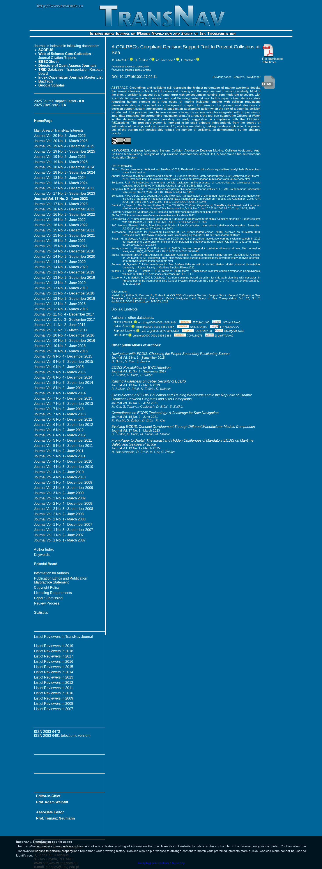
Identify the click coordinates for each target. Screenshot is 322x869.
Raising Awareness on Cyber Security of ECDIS (148, 381)
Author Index (44, 549)
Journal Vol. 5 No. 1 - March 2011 (59, 456)
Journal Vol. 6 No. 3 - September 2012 (63, 425)
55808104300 (199, 326)
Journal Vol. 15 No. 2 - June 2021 (60, 241)
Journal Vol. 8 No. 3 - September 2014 (63, 382)
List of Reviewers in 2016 (53, 661)
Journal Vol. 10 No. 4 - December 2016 (64, 335)
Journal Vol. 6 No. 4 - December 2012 (63, 419)
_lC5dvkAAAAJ (231, 322)
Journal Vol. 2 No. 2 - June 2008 (59, 514)
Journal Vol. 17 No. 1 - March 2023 (61, 204)
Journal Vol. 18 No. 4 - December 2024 (64, 167)
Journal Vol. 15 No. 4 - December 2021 (64, 230)
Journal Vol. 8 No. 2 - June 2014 (59, 388)
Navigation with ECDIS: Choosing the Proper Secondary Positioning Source (170, 354)
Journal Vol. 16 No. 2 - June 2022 (60, 220)
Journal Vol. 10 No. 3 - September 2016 (64, 340)
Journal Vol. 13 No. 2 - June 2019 (60, 283)
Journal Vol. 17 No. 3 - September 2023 (64, 193)
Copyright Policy (47, 587)
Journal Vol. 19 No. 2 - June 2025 (60, 157)
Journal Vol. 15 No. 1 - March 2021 (61, 246)
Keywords (42, 555)
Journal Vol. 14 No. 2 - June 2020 (60, 262)
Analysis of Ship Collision (161, 154)
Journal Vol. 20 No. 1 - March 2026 (61, 141)
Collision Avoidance (238, 150)
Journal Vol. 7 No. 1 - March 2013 (60, 414)
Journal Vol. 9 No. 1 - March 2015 (60, 372)
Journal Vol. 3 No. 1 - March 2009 (60, 498)
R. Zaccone (164, 60)
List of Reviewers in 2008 (53, 703)
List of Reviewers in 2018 (53, 651)
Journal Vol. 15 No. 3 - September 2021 (64, 235)
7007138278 (194, 335)
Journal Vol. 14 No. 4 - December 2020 (64, 251)
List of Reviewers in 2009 (53, 698)
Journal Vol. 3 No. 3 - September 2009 (63, 488)
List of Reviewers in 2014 (53, 672)
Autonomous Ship (229, 154)
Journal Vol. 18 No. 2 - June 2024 (60, 178)
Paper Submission (48, 598)
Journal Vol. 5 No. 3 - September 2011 (63, 446)
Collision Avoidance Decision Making (197, 150)
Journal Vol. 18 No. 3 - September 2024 (64, 172)
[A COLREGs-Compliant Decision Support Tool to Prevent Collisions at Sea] (268, 56)
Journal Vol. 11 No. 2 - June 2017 (59, 325)
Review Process (46, 603)
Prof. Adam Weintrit (52, 802)
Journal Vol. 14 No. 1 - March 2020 (61, 267)
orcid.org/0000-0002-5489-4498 (160, 331)
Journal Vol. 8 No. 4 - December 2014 (63, 377)
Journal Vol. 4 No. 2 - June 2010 (59, 472)
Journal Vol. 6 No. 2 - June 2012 (59, 430)
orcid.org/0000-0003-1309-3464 (157, 322)
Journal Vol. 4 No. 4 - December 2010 (63, 461)
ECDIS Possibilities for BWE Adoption (141, 367)
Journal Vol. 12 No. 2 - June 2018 (60, 304)
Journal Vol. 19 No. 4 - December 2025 (64, 146)
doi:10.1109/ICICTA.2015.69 (139, 244)
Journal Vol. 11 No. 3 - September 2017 (64, 319)
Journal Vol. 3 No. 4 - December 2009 (63, 482)
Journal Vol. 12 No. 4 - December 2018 (64, 293)
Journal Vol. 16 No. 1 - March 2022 (61, 225)
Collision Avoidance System (150, 150)
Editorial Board (45, 564)
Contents (239, 77)
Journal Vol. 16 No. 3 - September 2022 (64, 214)
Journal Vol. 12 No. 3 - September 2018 (64, 298)
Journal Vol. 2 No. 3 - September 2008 (63, 509)
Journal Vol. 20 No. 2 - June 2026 (60, 135)
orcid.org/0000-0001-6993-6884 (152, 335)
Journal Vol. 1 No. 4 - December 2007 (63, 524)
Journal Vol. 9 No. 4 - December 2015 (63, 356)
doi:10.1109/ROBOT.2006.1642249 (185, 201)
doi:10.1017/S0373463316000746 (177, 251)
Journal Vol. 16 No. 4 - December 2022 (64, 209)
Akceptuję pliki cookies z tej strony (161, 863)
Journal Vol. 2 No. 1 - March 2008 (60, 519)
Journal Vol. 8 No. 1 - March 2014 (60, 393)
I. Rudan (187, 60)
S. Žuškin (141, 60)
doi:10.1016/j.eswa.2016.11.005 (188, 222)
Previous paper (222, 77)
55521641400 (201, 322)
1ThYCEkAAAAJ (229, 326)
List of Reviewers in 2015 (53, 667)
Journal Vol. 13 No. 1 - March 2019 (61, 288)
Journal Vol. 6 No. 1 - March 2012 (60, 435)
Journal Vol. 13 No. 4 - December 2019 (64, 272)
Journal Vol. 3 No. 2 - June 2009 (59, 493)
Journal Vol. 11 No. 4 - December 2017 (64, 314)
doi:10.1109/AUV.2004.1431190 (174, 192)
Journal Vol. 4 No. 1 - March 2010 (60, 477)
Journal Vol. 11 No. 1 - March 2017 (60, 330)
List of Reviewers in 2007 (53, 709)
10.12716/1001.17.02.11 (138, 77)
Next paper (253, 77)
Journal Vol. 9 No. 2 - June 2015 (59, 367)
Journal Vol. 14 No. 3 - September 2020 (64, 256)
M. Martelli (118, 60)
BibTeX (117, 309)
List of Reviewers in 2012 (53, 682)
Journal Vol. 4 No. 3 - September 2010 (63, 467)
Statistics (41, 612)
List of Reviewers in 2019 (53, 646)
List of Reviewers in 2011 (53, 688)
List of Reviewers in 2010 (53, 693)
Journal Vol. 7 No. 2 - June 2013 (59, 409)
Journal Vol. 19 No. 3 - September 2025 (64, 151)
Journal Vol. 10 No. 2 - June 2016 (60, 346)
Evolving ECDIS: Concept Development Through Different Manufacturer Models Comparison (183, 426)
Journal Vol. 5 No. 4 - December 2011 (63, 440)
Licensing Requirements (53, 593)
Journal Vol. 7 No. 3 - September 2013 (63, 403)
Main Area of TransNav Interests (58, 130)
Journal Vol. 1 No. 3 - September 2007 (63, 530)
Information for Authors (51, 573)
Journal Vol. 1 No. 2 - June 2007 (59, 535)
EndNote (131, 309)
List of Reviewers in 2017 (53, 656)
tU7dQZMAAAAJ (234, 331)
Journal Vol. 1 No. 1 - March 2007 (60, 540)
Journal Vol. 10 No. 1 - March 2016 (61, 351)
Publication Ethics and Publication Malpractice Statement (60, 580)
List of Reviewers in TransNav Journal (63, 636)
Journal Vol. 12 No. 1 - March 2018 (61, 309)
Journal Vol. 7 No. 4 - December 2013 (63, 398)
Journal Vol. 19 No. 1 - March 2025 (61, 162)
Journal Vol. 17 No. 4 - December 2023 (64, 188)
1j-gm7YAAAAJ (224, 335)
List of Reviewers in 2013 (53, 677)
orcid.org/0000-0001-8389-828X (155, 326)
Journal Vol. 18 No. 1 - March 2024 (61, 183)
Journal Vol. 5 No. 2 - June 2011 (58, 451)
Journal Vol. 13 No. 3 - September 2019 (64, 277)
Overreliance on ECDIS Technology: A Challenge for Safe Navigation (165, 413)
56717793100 (203, 331)
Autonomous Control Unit (197, 154)
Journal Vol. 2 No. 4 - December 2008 (63, 503)
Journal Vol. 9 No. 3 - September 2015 (63, 361)
